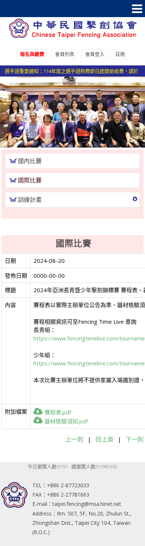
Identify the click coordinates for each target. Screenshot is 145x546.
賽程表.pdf (58, 412)
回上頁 (104, 439)
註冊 (120, 54)
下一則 (135, 439)
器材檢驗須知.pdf (66, 421)
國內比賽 (30, 161)
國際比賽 (30, 180)
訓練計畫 (30, 200)
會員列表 (64, 54)
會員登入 (94, 54)
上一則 (74, 439)
